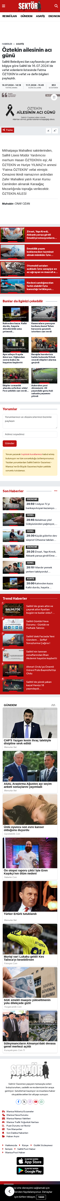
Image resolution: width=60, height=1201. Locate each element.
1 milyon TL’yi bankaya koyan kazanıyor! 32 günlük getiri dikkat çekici (41, 506)
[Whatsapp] (41, 1101)
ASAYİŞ (40, 16)
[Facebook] (18, 1101)
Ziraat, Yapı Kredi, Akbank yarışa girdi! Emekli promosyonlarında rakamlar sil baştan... (41, 554)
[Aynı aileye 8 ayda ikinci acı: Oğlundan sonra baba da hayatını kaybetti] (16, 344)
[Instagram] (30, 1101)
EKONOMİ (32, 499)
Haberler (7, 44)
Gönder (9, 443)
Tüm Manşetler (14, 1129)
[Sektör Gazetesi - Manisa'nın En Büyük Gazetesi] (29, 6)
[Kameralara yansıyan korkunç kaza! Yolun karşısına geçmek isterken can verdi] (44, 313)
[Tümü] (55, 491)
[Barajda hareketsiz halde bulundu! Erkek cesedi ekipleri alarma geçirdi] (44, 344)
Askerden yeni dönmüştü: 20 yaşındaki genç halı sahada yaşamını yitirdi (42, 390)
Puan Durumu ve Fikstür (19, 1126)
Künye (25, 1145)
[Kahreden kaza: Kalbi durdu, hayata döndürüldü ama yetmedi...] (16, 313)
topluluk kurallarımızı (32, 454)
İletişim (8, 1149)
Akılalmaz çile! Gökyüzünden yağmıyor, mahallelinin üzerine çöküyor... (40, 522)
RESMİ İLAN (9, 16)
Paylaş (9, 130)
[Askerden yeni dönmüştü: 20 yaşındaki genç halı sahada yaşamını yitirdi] (44, 375)
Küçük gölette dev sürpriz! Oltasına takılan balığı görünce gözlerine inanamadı (41, 538)
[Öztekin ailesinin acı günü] (30, 108)
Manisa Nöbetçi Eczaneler (20, 1111)
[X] (24, 1101)
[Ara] (56, 6)
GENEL (30, 515)
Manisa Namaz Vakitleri (19, 1118)
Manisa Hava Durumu (17, 1115)
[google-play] (30, 1171)
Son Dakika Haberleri (17, 1133)
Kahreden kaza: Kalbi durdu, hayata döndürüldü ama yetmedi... (39, 586)
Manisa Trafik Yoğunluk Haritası (23, 1122)
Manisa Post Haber (15, 1152)
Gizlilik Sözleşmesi (43, 1145)
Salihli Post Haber (26, 1149)
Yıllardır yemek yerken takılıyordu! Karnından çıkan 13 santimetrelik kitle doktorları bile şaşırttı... (39, 570)
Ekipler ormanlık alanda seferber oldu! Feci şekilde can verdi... (16, 388)
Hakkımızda (11, 1145)
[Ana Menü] (3, 6)
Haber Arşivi (13, 1136)
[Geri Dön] (9, 1191)
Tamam (41, 1197)
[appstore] (30, 1161)
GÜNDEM (26, 16)
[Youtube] (35, 1101)
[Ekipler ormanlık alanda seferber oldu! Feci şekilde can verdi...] (16, 375)
